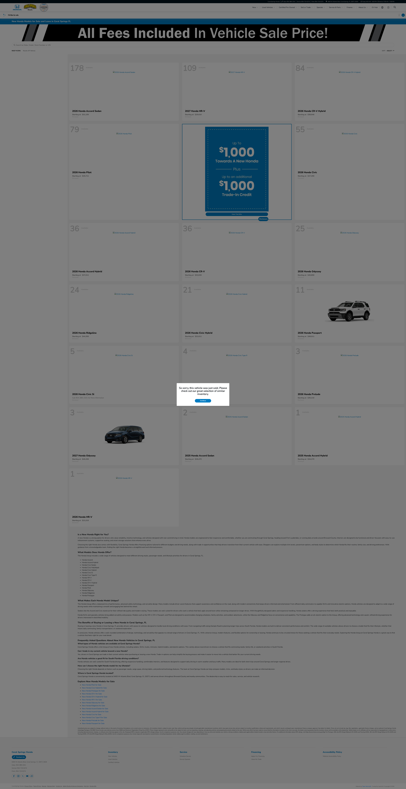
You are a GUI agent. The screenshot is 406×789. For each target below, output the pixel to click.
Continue (203, 401)
